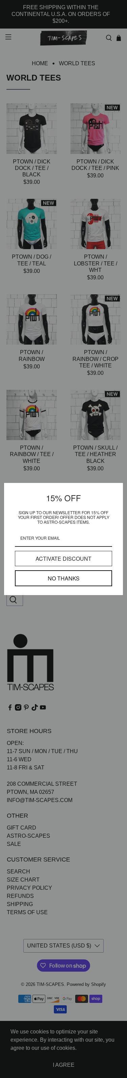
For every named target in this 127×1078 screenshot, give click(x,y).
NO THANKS (64, 578)
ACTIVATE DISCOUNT (63, 558)
